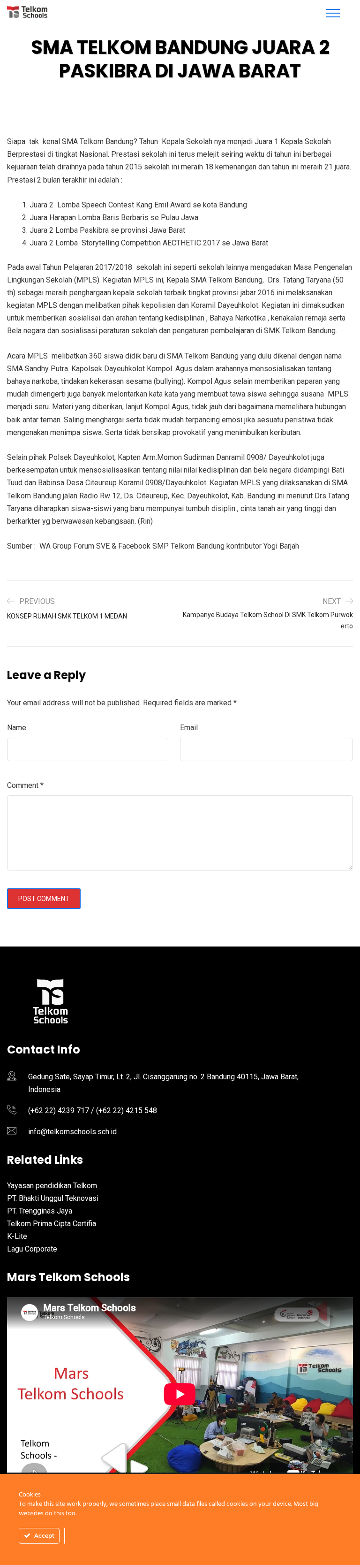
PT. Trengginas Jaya (39, 1210)
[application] (180, 1394)
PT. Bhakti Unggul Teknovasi (52, 1198)
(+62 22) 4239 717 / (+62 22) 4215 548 (92, 1110)
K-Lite (17, 1236)
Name (16, 727)
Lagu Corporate (32, 1248)
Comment (25, 785)
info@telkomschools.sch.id (72, 1131)
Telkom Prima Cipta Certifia (51, 1223)
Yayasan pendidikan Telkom (52, 1185)
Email (189, 727)
